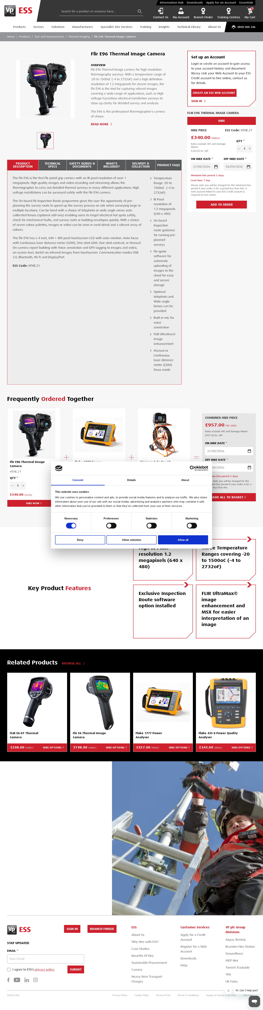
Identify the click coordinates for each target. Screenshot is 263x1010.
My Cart (249, 13)
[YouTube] (17, 980)
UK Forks (232, 981)
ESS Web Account (68, 824)
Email (11, 950)
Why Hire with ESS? (145, 942)
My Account (181, 17)
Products (19, 27)
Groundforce (234, 953)
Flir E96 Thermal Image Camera (115, 36)
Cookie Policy (141, 995)
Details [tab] (131, 480)
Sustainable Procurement (149, 962)
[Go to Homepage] (20, 11)
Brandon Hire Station (240, 946)
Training (145, 27)
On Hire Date (201, 159)
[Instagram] (35, 980)
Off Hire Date (234, 159)
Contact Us (160, 17)
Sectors (38, 27)
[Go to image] (45, 140)
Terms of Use (163, 995)
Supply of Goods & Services (221, 995)
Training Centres (228, 17)
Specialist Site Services (116, 27)
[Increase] (249, 149)
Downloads (195, 2)
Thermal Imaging (79, 36)
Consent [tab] (77, 480)
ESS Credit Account (41, 843)
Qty (239, 141)
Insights (164, 27)
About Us (214, 27)
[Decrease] (238, 149)
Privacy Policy (120, 995)
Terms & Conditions (188, 995)
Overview (98, 65)
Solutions (58, 27)
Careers (137, 969)
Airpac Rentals (236, 939)
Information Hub (172, 2)
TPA (228, 974)
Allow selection (131, 539)
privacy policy (44, 969)
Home (11, 36)
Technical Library (189, 27)
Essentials (246, 2)
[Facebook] (8, 980)
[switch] (111, 525)
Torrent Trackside (238, 967)
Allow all (183, 539)
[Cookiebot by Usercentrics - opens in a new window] (192, 468)
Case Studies (140, 949)
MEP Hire (232, 960)
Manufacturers (82, 27)
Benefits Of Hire (143, 955)
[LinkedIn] (27, 980)
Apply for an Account (221, 2)
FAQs (184, 965)
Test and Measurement (49, 36)
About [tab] (185, 480)
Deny (80, 539)
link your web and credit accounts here (55, 871)
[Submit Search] (140, 11)
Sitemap (247, 995)
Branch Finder (203, 17)
